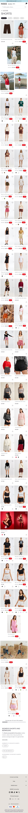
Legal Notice (15, 811)
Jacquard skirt (18, 427)
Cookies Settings (20, 810)
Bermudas (16, 18)
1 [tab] (1, 21)
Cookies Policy (13, 810)
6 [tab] (19, 21)
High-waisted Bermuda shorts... (8, 246)
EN (18, 799)
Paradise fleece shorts (20, 143)
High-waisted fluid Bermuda (21, 479)
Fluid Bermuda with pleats (20, 298)
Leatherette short (5, 427)
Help (14, 781)
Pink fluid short (11, 634)
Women (10, 3)
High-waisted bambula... (20, 39)
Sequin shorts (18, 453)
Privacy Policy (7, 810)
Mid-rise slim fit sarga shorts (21, 505)
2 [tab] (16, 21)
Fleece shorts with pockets (21, 117)
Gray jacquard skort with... (7, 479)
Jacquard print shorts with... (7, 349)
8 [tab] (13, 47)
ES (13, 799)
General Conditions (9, 811)
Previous (15, 29)
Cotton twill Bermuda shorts (7, 298)
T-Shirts (5, 745)
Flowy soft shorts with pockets (7, 272)
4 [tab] (17, 21)
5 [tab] (18, 21)
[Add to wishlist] (12, 21)
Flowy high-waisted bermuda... (8, 91)
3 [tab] (3, 124)
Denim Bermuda (4, 660)
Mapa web (21, 811)
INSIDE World (14, 785)
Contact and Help (14, 777)
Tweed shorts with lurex (20, 375)
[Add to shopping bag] (12, 43)
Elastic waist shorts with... (6, 608)
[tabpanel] (14, 55)
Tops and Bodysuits (8, 750)
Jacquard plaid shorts (19, 349)
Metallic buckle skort (19, 556)
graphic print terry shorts (20, 272)
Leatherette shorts (5, 401)
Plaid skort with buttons (6, 375)
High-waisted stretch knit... (7, 143)
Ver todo (4, 18)
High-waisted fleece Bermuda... (8, 168)
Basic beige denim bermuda (7, 686)
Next (26, 29)
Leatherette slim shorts (20, 401)
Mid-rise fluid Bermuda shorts (14, 65)
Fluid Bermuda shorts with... (7, 39)
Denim (22, 18)
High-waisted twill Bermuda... (7, 117)
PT (16, 799)
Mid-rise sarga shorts (5, 556)
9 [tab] (14, 47)
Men (14, 3)
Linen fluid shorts (5, 324)
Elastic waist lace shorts (6, 505)
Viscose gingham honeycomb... (8, 220)
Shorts (10, 18)
